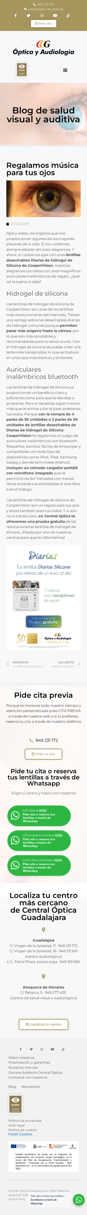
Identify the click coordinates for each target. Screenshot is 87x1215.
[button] (65, 69)
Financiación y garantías (29, 1062)
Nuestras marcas (23, 1067)
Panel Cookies (20, 1134)
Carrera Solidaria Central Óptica (35, 1072)
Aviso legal (16, 1125)
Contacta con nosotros (27, 1077)
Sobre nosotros (21, 1057)
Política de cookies (22, 1130)
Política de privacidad (24, 1121)
